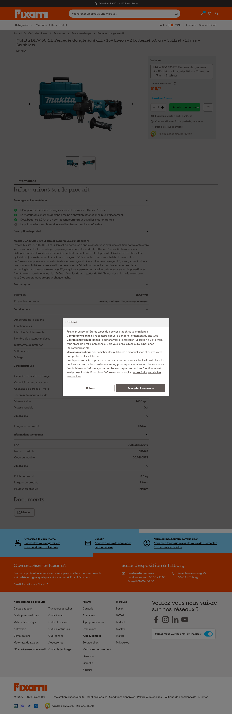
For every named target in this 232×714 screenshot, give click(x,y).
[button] (140, 388)
